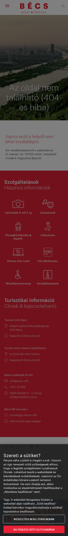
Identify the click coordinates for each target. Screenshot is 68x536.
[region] (34, 490)
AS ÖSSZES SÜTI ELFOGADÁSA (34, 529)
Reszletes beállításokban (34, 519)
